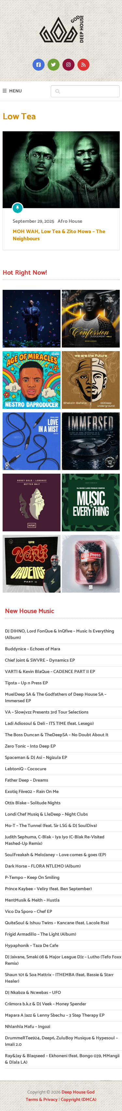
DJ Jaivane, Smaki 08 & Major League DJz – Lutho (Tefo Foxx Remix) (63, 960)
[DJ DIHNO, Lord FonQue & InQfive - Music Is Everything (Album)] (91, 504)
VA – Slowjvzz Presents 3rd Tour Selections (46, 712)
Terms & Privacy (42, 1100)
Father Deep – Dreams (26, 780)
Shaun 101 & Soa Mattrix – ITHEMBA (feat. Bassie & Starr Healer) (59, 978)
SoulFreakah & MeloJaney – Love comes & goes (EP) (55, 855)
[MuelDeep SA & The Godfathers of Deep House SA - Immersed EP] (91, 442)
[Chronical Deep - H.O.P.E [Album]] (32, 320)
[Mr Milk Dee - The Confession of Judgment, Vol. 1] (91, 320)
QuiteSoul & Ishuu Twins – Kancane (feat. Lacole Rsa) (57, 923)
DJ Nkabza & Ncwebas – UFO (33, 993)
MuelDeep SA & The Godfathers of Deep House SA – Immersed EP (55, 698)
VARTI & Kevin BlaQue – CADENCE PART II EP (50, 672)
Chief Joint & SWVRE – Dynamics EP (40, 660)
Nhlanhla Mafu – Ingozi (27, 1027)
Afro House (70, 221)
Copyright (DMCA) (78, 1100)
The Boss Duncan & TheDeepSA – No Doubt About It (56, 735)
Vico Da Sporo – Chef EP (28, 912)
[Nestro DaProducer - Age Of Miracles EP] (32, 381)
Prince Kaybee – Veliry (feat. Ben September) (48, 889)
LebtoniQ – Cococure (25, 769)
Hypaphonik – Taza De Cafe (31, 946)
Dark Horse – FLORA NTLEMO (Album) (43, 866)
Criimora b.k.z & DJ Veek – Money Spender (45, 1004)
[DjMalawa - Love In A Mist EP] (32, 442)
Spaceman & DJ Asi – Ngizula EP (36, 758)
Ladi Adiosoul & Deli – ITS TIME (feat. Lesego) (49, 723)
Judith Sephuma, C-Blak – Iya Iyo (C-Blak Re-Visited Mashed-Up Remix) (54, 840)
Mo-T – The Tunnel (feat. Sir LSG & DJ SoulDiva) (51, 826)
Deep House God (78, 1092)
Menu (15, 91)
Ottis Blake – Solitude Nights (33, 803)
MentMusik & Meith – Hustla (32, 900)
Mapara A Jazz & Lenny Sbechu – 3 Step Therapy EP (54, 1015)
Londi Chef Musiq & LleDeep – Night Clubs (46, 814)
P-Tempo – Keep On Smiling (32, 877)
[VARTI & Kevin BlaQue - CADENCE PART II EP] (32, 565)
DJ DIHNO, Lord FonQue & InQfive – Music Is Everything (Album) (59, 635)
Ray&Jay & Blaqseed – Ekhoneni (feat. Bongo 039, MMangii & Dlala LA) (62, 1059)
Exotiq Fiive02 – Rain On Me (32, 792)
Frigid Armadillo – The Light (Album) (40, 934)
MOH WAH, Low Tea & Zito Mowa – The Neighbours (59, 235)
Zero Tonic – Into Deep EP (30, 746)
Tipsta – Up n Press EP (26, 683)
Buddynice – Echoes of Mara (32, 649)
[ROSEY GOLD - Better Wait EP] (32, 504)
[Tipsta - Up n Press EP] (91, 565)
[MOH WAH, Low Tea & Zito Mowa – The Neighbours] (61, 169)
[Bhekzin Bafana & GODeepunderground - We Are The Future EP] (91, 381)
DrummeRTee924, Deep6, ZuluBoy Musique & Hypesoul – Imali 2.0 (61, 1041)
